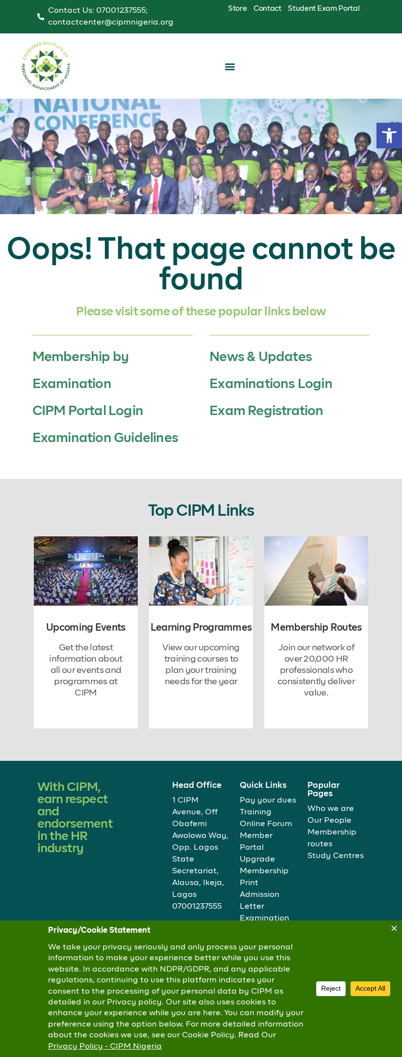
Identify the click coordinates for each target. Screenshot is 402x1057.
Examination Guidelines (105, 438)
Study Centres (335, 856)
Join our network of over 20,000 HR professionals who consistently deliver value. (316, 670)
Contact (267, 8)
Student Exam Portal (323, 8)
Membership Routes (316, 628)
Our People (329, 821)
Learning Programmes (201, 628)
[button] (389, 135)
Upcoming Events (86, 628)
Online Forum (266, 824)
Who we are (330, 809)
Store (237, 8)
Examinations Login (270, 384)
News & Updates (260, 357)
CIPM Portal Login (87, 411)
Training (256, 812)
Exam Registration (266, 411)
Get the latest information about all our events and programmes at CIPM (85, 670)
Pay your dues (268, 801)
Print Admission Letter (259, 895)
